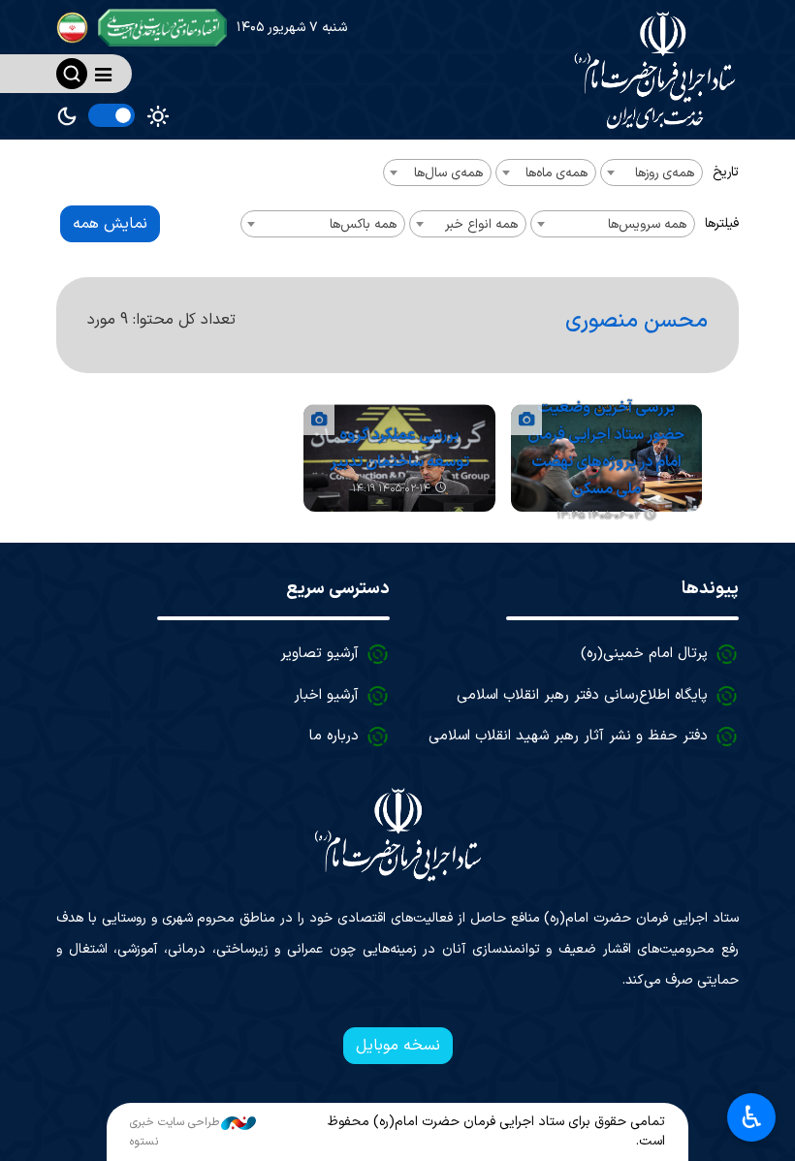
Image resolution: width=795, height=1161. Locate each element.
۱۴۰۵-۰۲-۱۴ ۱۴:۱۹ (391, 489)
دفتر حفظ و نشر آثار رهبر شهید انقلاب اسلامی (568, 736)
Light (158, 116)
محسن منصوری (636, 320)
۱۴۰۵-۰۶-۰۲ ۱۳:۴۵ (598, 516)
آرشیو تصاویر (319, 654)
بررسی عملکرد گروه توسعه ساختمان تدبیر (399, 449)
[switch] (111, 115)
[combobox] (651, 172)
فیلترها (722, 223)
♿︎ (752, 1117)
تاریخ (726, 172)
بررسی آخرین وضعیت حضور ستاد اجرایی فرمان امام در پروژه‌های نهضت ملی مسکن (605, 448)
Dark (67, 116)
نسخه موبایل (398, 1045)
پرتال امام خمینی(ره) (644, 654)
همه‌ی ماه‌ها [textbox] (556, 173)
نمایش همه (110, 223)
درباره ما (334, 736)
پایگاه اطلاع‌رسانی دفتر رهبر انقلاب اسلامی (582, 695)
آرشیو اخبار (326, 695)
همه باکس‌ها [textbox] (363, 224)
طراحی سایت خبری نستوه (174, 1132)
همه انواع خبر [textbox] (481, 224)
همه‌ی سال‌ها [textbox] (448, 173)
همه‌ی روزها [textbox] (664, 173)
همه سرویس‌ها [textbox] (647, 224)
